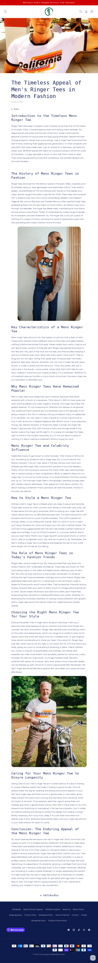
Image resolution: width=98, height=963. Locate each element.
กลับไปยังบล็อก (51, 895)
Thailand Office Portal (57, 921)
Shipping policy (15, 915)
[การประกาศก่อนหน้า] (4, 2)
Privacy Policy (30, 915)
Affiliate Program (52, 909)
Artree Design (44, 954)
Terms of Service (62, 915)
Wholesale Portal (38, 921)
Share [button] (16, 109)
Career (84, 915)
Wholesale (16, 909)
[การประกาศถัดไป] (93, 2)
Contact (75, 915)
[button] (5, 11)
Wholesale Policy (46, 915)
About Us (67, 909)
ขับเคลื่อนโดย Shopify (57, 954)
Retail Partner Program (33, 909)
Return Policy (78, 909)
